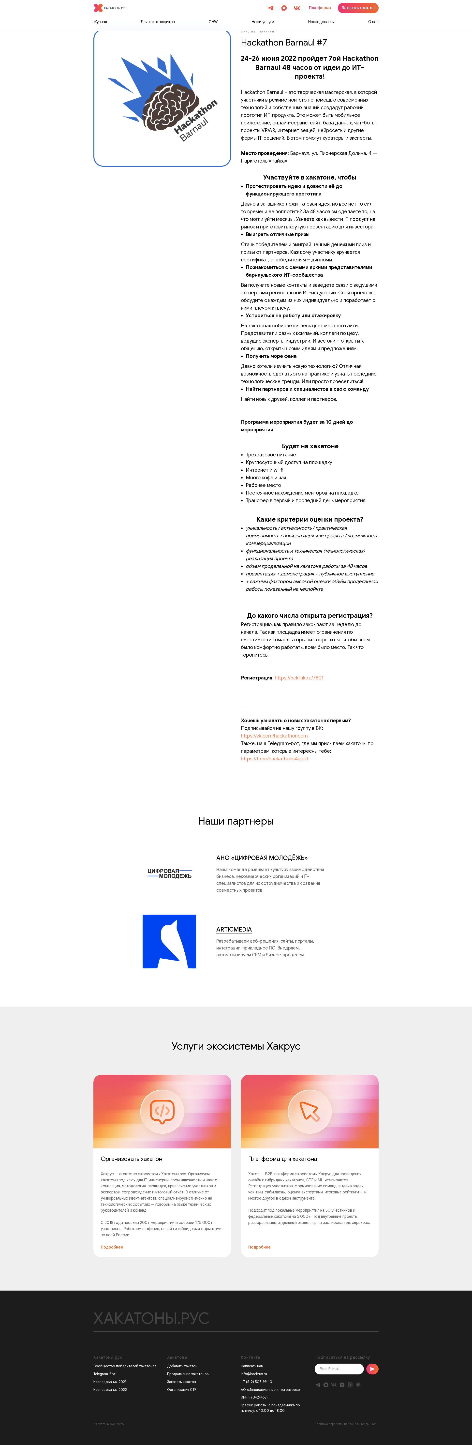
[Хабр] (358, 1385)
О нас (373, 21)
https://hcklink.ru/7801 (299, 678)
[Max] (326, 1385)
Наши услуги (262, 21)
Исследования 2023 (110, 1382)
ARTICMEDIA (234, 929)
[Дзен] (342, 1385)
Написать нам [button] (252, 1366)
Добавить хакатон (182, 1366)
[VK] (334, 1385)
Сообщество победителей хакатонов (125, 1366)
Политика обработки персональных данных (345, 1424)
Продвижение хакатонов (188, 1374)
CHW (213, 21)
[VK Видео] (350, 1385)
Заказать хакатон (181, 1382)
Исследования (321, 21)
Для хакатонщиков (158, 21)
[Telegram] (318, 1385)
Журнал (100, 21)
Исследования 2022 (110, 1389)
